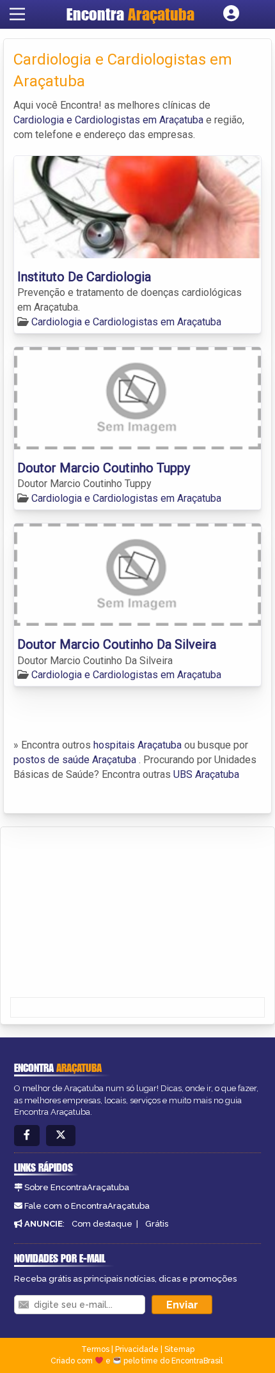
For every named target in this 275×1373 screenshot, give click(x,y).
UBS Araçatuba (206, 774)
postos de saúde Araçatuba (74, 760)
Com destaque (102, 1224)
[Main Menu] (17, 14)
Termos (95, 1349)
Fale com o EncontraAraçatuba (87, 1206)
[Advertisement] (106, 913)
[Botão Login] (231, 14)
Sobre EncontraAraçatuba (76, 1187)
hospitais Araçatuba (137, 745)
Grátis (156, 1224)
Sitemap (179, 1349)
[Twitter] (60, 1135)
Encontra (130, 14)
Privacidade (137, 1349)
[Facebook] (27, 1135)
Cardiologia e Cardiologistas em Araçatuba (108, 120)
